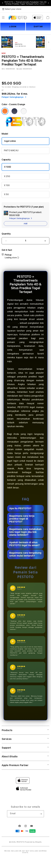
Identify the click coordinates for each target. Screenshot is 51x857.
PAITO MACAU (11, 150)
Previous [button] (2, 3)
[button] (3, 17)
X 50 (6, 194)
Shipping (15, 87)
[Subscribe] (41, 813)
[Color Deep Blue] (14, 111)
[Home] (17, 17)
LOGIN (12, 26)
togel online (10, 141)
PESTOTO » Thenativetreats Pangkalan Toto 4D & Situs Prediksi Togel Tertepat (25, 3)
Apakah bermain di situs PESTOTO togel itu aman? (24, 544)
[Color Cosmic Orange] (5, 111)
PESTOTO (12, 323)
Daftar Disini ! (39, 4)
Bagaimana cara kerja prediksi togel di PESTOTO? (21, 519)
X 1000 (7, 167)
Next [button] (48, 3)
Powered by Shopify (33, 842)
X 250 (7, 176)
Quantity (6, 233)
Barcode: (19, 69)
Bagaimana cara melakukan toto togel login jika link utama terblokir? (25, 532)
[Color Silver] (24, 111)
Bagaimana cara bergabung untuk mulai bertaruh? (25, 554)
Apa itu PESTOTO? (20, 508)
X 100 (7, 185)
